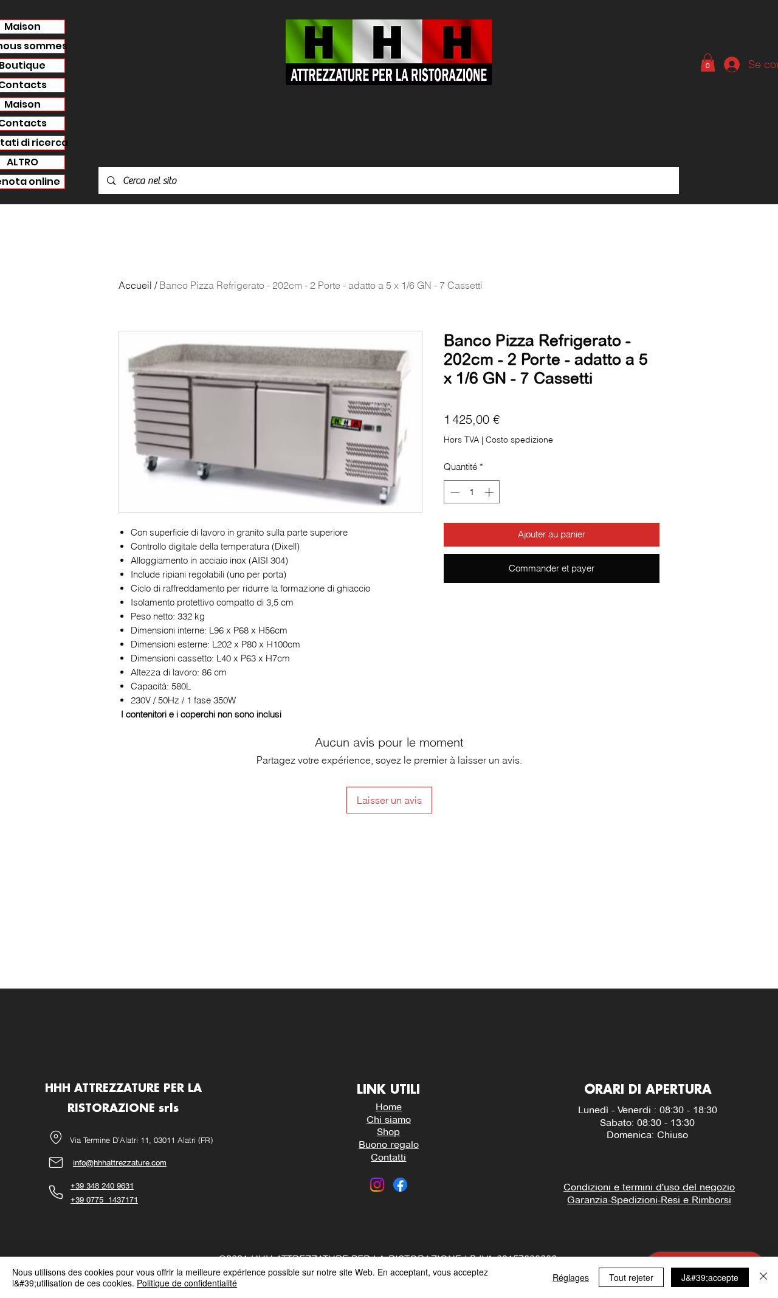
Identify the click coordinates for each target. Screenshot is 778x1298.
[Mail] (56, 1162)
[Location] (56, 1137)
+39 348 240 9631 (102, 1185)
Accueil (135, 285)
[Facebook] (400, 1184)
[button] (707, 63)
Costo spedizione (519, 439)
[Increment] (490, 492)
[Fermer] (763, 1277)
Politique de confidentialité (187, 1283)
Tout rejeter (631, 1277)
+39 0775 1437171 (104, 1199)
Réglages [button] (571, 1277)
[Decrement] (454, 492)
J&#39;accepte (709, 1277)
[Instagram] (377, 1184)
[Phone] (56, 1192)
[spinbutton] (472, 492)
